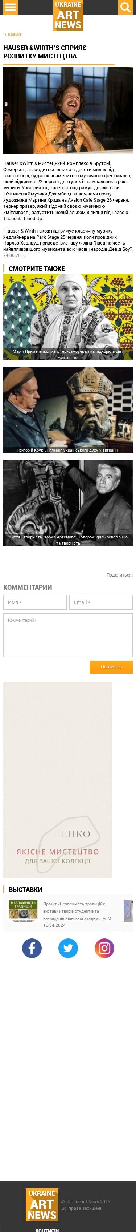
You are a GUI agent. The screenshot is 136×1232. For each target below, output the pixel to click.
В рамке (14, 34)
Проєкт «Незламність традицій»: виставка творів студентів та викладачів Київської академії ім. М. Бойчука (77, 911)
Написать (111, 666)
